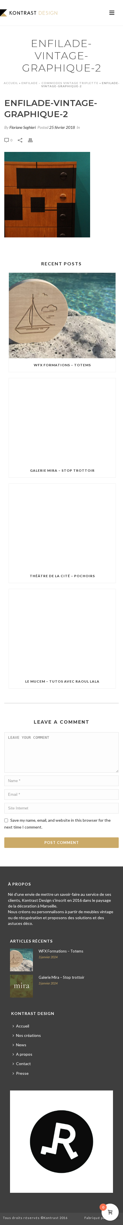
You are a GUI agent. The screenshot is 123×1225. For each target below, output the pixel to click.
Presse (22, 1073)
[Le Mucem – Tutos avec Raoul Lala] (62, 632)
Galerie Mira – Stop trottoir (62, 470)
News (21, 1044)
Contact (23, 1063)
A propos (24, 1054)
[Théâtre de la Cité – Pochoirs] (62, 526)
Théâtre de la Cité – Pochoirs (62, 576)
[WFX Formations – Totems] (62, 315)
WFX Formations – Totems (62, 365)
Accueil (11, 83)
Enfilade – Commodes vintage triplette (59, 83)
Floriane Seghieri (22, 127)
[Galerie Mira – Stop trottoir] (62, 421)
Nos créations (28, 1035)
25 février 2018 (62, 127)
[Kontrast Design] (28, 13)
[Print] (33, 139)
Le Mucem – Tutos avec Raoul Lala (62, 681)
